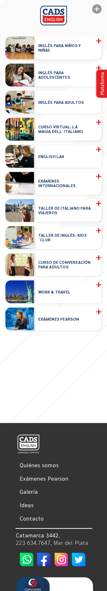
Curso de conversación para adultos (64, 265)
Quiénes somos (39, 465)
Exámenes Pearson (58, 318)
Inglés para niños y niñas (59, 48)
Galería (29, 491)
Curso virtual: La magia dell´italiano (60, 129)
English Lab (51, 156)
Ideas (27, 504)
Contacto (32, 518)
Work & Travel (54, 291)
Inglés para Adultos (61, 102)
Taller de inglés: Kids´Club (62, 237)
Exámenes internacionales (57, 183)
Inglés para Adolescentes (54, 75)
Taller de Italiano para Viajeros (64, 210)
